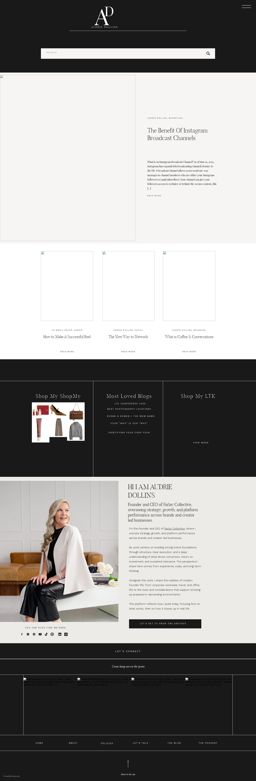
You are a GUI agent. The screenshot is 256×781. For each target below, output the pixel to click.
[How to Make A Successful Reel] (67, 286)
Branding (199, 330)
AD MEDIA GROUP (62, 330)
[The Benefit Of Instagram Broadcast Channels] (67, 158)
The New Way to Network (128, 336)
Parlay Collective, (174, 528)
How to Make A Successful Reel (67, 336)
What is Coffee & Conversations (189, 336)
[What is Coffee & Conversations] (189, 286)
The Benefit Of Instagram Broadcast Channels (177, 134)
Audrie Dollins (157, 118)
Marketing (176, 118)
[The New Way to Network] (128, 286)
